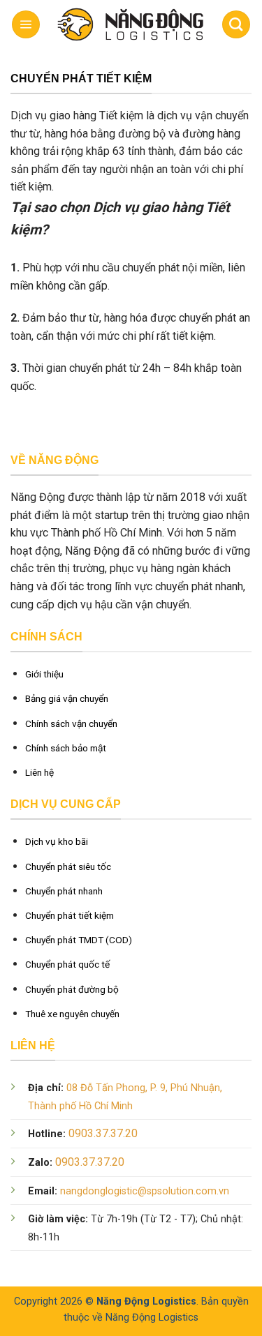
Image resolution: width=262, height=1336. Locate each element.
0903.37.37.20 (103, 1133)
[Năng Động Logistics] (128, 25)
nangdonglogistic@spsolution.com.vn (144, 1191)
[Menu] (26, 24)
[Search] (236, 24)
